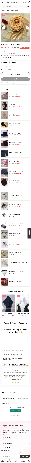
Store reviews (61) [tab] (23, 398)
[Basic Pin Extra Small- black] (4, 225)
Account (9, 461)
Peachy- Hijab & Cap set (15, 161)
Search (16, 461)
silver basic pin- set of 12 (16, 233)
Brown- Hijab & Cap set (15, 142)
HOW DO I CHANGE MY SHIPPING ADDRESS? (13, 346)
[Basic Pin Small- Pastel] (4, 206)
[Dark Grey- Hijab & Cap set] (4, 172)
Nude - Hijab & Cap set (15, 95)
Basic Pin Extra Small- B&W (16, 243)
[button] (2, 2)
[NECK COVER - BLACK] (4, 182)
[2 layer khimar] (8, 303)
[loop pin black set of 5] (4, 215)
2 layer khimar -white (23, 313)
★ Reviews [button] (29, 233)
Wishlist (23, 461)
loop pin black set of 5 (15, 214)
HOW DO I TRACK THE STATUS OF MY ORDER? (13, 350)
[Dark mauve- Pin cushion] (4, 282)
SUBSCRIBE (25, 456)
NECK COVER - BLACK (15, 181)
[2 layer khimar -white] (22, 303)
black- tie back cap (14, 123)
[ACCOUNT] (23, 2)
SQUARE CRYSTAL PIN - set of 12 (18, 262)
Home (2, 10)
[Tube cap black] (4, 105)
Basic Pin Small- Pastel (15, 205)
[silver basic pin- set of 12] (4, 234)
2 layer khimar (8, 313)
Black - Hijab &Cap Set (15, 152)
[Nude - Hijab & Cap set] (4, 96)
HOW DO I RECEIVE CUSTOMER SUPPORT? (12, 354)
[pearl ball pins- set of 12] (4, 254)
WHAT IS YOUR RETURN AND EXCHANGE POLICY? (14, 342)
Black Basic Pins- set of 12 (16, 271)
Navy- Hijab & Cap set (15, 133)
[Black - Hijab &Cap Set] (4, 153)
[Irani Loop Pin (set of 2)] (4, 196)
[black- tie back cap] (4, 125)
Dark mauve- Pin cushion (16, 281)
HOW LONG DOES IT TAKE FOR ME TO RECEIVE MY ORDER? (14, 337)
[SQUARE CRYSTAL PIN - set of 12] (4, 263)
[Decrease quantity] (3, 66)
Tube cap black (13, 104)
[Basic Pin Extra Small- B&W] (4, 244)
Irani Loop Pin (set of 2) (15, 195)
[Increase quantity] (10, 66)
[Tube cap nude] (4, 115)
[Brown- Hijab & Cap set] (4, 144)
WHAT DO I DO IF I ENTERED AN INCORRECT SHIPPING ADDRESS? (13, 359)
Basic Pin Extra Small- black (17, 224)
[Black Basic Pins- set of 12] (4, 273)
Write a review (15, 411)
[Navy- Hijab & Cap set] (4, 134)
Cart (29, 461)
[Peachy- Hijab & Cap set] (4, 163)
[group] (15, 27)
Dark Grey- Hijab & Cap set (16, 171)
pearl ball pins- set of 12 (15, 252)
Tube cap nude (13, 114)
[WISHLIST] (25, 2)
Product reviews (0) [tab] (8, 398)
